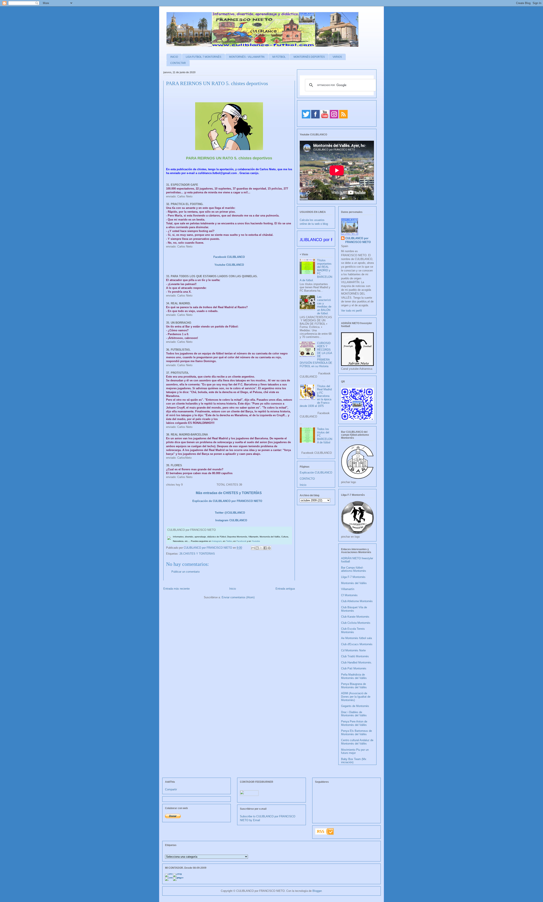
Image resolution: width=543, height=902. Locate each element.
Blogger (317, 890)
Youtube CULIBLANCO (229, 264)
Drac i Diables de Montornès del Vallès (354, 714)
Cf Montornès (349, 595)
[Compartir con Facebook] (265, 548)
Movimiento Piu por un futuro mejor (355, 751)
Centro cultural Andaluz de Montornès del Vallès (357, 742)
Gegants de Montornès (355, 706)
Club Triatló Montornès (355, 656)
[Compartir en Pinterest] (269, 548)
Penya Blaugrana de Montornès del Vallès (354, 685)
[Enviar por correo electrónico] (253, 548)
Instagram (217, 541)
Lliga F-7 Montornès (353, 577)
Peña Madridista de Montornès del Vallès (354, 676)
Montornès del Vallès (354, 583)
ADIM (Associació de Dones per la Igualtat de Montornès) (355, 696)
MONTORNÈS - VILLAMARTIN (247, 56)
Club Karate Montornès (355, 616)
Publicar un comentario (185, 571)
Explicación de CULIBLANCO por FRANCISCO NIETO (227, 501)
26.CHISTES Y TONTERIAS (197, 553)
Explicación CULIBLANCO (316, 472)
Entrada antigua (285, 588)
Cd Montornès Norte (353, 650)
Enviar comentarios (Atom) (238, 597)
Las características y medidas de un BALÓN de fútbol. (324, 305)
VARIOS (337, 56)
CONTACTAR (178, 63)
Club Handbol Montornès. (356, 662)
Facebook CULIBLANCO (229, 257)
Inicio (232, 588)
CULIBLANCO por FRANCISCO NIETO (208, 547)
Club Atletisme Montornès (357, 601)
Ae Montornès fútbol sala (356, 638)
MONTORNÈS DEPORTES (309, 56)
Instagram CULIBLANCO (231, 520)
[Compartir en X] (261, 548)
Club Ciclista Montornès (355, 622)
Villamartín (347, 589)
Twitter (229, 541)
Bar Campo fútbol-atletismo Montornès (353, 569)
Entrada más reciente (176, 588)
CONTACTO (307, 478)
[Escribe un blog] (257, 548)
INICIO (174, 56)
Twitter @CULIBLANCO (230, 512)
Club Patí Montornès (353, 668)
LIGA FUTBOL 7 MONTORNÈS (203, 56)
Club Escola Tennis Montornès (353, 630)
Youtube (256, 541)
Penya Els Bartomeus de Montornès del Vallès (356, 732)
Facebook (241, 541)
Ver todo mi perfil (351, 310)
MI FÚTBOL (279, 56)
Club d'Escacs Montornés (356, 644)
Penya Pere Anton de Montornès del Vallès (354, 723)
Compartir (171, 789)
